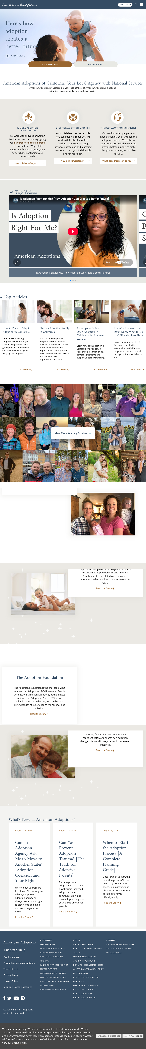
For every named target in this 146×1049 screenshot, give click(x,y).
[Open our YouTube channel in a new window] (16, 997)
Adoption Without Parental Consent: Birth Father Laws (53, 975)
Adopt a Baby (96, 64)
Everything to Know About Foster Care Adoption (85, 987)
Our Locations (11, 957)
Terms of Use (10, 969)
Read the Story (104, 588)
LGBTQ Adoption (80, 973)
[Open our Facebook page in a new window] (4, 997)
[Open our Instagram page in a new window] (23, 997)
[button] (143, 231)
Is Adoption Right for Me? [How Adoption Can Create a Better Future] (73, 272)
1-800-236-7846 (14, 950)
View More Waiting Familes (71, 433)
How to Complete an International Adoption (84, 996)
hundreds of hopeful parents (29, 142)
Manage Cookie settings (109, 1036)
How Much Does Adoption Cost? (88, 965)
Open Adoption (47, 985)
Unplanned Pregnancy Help (53, 989)
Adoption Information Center (120, 944)
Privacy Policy (10, 975)
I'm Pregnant (50, 64)
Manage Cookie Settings (17, 987)
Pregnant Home (47, 944)
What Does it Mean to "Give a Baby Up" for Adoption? (53, 950)
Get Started (125, 4)
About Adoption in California (119, 948)
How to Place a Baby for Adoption (51, 959)
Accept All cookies (133, 1036)
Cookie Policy (10, 981)
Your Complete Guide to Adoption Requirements (84, 959)
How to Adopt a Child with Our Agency (87, 950)
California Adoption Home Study (88, 969)
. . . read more (24, 369)
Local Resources (114, 953)
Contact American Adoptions (19, 963)
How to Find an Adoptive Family (54, 981)
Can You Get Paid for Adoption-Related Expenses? (54, 967)
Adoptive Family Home (83, 944)
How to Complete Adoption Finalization (86, 979)
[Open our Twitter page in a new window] (9, 997)
